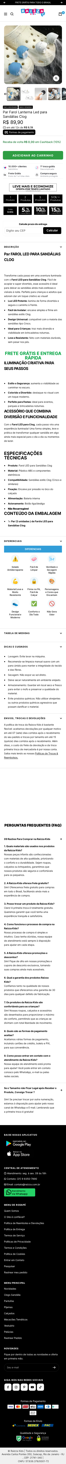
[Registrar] (54, 1367)
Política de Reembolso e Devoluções (24, 1223)
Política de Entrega (14, 1229)
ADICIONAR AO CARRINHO (33, 155)
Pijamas (8, 1307)
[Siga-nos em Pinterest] (24, 1387)
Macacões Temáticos (15, 1319)
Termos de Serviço (14, 1235)
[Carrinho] (60, 14)
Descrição (11, 246)
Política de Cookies (14, 1253)
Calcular (52, 230)
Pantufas (9, 1301)
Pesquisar (9, 1266)
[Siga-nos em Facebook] (8, 1387)
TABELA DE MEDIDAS (17, 633)
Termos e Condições (15, 1247)
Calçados (9, 1313)
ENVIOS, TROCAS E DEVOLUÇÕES (25, 718)
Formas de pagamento (21, 132)
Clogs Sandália (12, 1294)
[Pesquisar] (12, 14)
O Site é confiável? (14, 1216)
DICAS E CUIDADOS (16, 646)
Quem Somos (11, 1210)
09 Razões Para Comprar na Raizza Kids (27, 839)
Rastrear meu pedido (15, 1272)
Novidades (10, 1288)
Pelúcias (8, 1331)
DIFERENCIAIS (13, 541)
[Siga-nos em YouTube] (32, 1387)
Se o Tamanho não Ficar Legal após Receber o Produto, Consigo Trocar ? (30, 1090)
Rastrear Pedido (13, 1337)
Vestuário (9, 1325)
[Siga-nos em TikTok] (40, 1387)
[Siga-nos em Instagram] (16, 1387)
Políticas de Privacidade (17, 1241)
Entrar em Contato (14, 1260)
